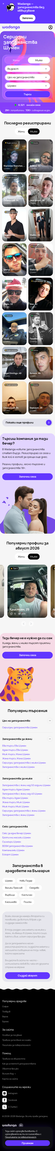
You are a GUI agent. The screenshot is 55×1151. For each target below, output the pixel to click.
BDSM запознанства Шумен (17, 846)
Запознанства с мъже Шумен (18, 767)
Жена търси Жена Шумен (16, 758)
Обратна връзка (10, 1068)
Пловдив (6, 1011)
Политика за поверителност (16, 1045)
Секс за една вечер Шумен (16, 833)
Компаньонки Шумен (13, 850)
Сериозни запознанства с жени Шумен (23, 810)
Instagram (12, 1093)
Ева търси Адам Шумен (15, 798)
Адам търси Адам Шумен (16, 789)
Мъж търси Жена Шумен (16, 754)
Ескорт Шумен (10, 854)
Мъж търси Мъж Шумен (15, 806)
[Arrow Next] (31, 623)
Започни (27, 18)
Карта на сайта (10, 1078)
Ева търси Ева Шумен (14, 745)
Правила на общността (13, 1058)
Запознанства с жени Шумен (18, 815)
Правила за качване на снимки (16, 1040)
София (5, 1006)
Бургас (5, 1021)
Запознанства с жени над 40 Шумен (22, 793)
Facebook (12, 1100)
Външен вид (8, 1073)
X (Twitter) (13, 1107)
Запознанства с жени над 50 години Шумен (26, 785)
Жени (16, 60)
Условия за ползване (12, 1035)
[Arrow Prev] (23, 623)
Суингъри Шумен (11, 841)
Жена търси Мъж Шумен (16, 802)
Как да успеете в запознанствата (19, 1063)
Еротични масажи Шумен (16, 837)
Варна (5, 1016)
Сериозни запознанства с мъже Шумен (24, 762)
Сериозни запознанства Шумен (19, 727)
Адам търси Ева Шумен (15, 750)
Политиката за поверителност (20, 1137)
